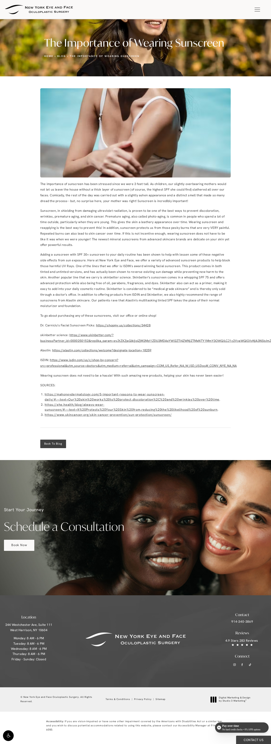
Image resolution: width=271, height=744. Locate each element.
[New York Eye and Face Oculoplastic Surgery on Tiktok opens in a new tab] (250, 664)
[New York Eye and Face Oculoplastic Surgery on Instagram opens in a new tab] (234, 664)
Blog (61, 56)
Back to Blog (53, 443)
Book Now (19, 545)
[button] (8, 735)
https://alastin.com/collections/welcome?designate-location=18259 (102, 350)
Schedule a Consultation (64, 521)
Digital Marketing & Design (235, 700)
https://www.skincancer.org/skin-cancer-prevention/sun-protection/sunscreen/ (108, 415)
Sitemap (160, 699)
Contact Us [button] (253, 740)
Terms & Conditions (118, 699)
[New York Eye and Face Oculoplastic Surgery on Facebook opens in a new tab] (242, 664)
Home (48, 56)
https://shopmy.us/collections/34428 (123, 325)
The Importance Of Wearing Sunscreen (104, 56)
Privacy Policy (143, 699)
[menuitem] (234, 664)
